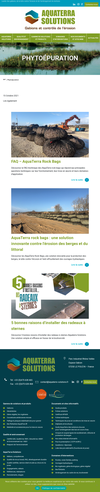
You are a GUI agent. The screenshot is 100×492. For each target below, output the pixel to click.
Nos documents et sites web (78, 38)
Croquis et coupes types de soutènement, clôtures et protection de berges (75, 434)
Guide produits (61, 408)
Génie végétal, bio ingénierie (17, 414)
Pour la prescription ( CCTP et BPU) (68, 442)
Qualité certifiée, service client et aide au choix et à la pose (26, 464)
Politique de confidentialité (53, 488)
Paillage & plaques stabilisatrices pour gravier (24, 421)
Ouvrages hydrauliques (64, 463)
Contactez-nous (92, 4)
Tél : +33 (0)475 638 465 (21, 380)
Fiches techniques (62, 417)
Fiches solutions (61, 411)
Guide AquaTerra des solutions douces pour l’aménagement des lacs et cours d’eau (72, 428)
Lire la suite (77, 180)
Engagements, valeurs (15, 468)
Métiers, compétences (15, 456)
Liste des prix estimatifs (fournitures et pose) (72, 448)
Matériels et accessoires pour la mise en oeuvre (25, 427)
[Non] (96, 485)
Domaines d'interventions (60, 38)
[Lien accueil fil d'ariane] (4, 80)
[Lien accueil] (50, 20)
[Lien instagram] (78, 4)
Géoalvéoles (11, 411)
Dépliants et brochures (63, 424)
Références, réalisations (16, 472)
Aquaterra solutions (6, 38)
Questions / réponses (63, 445)
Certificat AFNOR (61, 414)
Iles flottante (60, 469)
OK (37, 488)
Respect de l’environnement (17, 445)
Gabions (10, 408)
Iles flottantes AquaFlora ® (17, 424)
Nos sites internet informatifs (66, 439)
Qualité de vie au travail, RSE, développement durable (26, 460)
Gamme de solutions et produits (40, 38)
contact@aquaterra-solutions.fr (54, 382)
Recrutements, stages (15, 475)
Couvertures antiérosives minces (19, 417)
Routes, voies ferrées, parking (66, 460)
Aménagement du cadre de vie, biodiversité (71, 473)
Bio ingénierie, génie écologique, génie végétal (72, 466)
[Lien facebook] (81, 382)
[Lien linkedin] (74, 4)
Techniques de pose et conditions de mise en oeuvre (75, 421)
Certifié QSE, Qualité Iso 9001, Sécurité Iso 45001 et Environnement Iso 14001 (25, 440)
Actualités (93, 38)
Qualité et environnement (21, 38)
